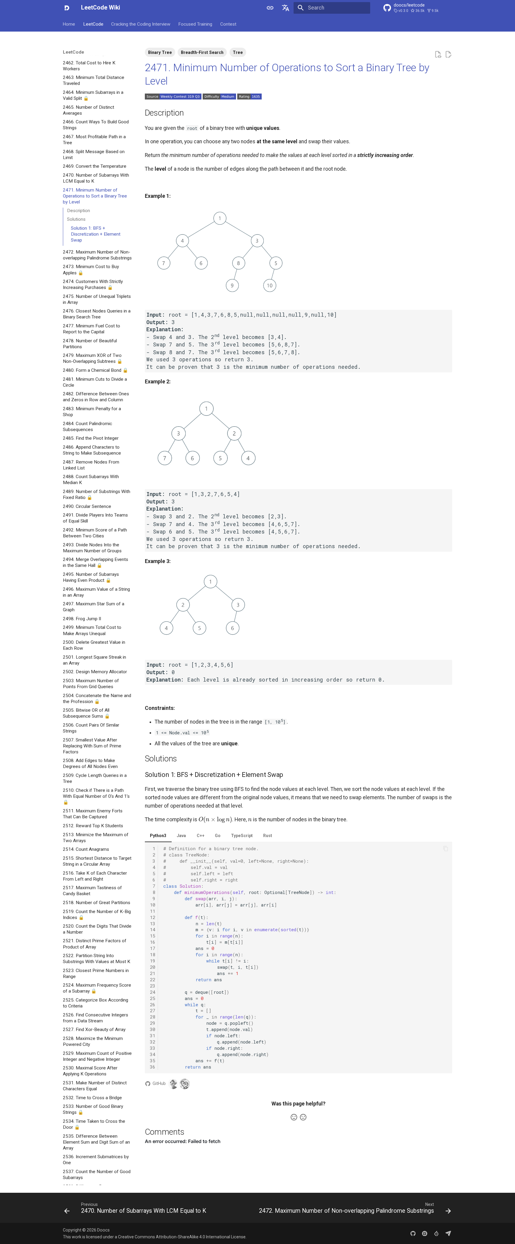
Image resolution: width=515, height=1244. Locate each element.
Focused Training (195, 24)
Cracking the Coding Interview (140, 24)
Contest (228, 24)
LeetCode (93, 24)
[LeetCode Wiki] (66, 7)
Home (69, 24)
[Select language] (285, 7)
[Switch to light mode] (270, 7)
